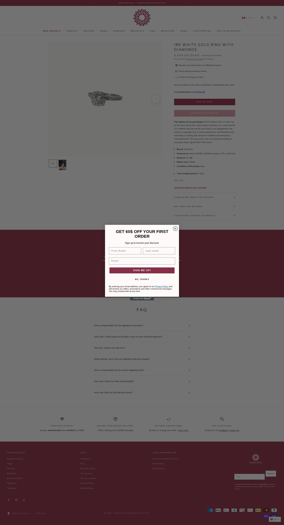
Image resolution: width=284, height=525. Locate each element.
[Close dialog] (175, 228)
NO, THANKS (142, 279)
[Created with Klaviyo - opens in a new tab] (142, 298)
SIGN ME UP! (142, 270)
